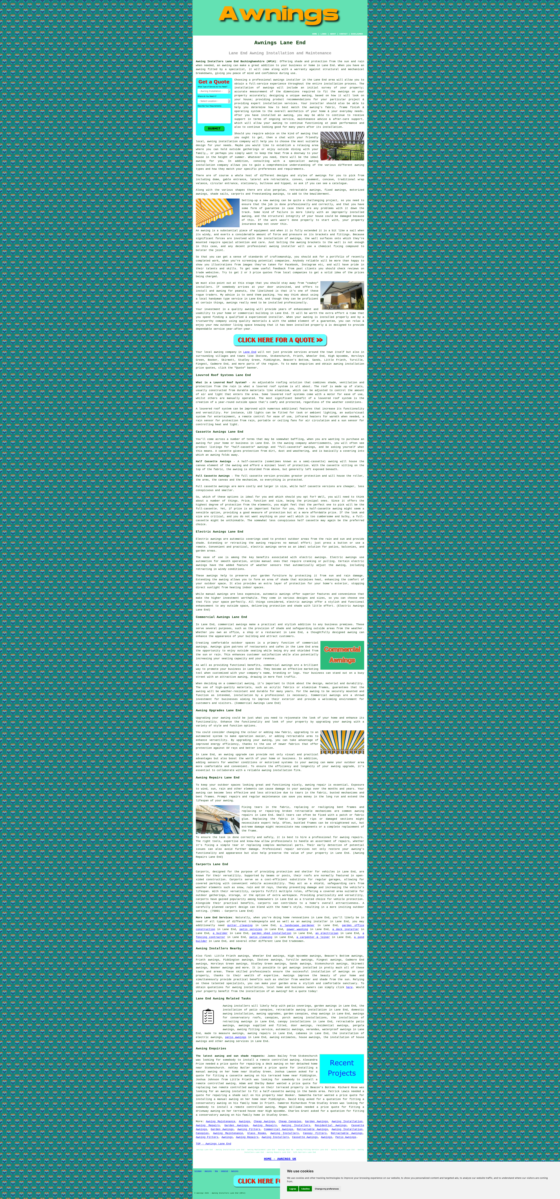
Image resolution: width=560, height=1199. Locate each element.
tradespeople (258, 921)
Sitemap (198, 1171)
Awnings (244, 1121)
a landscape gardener (297, 925)
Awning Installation (347, 1121)
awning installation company (229, 141)
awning (227, 65)
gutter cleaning (240, 925)
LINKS (323, 34)
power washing (297, 929)
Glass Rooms (256, 1133)
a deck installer (345, 929)
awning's (357, 849)
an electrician (326, 933)
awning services (237, 1041)
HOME (314, 34)
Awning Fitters (248, 1129)
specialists (235, 983)
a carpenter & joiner (313, 937)
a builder (220, 933)
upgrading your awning (254, 740)
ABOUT (333, 34)
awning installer (233, 1091)
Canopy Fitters (315, 1133)
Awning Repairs (208, 1125)
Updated (224, 1171)
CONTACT (343, 34)
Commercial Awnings (278, 1129)
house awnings (309, 1037)
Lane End (249, 352)
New (216, 1171)
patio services (250, 929)
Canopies (202, 1133)
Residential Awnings (331, 1125)
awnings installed (303, 967)
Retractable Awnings (312, 1129)
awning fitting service (254, 1029)
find (207, 955)
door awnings (301, 1025)
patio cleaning (260, 937)
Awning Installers (295, 1125)
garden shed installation (271, 933)
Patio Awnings (345, 1137)
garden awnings (325, 1005)
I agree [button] (292, 1188)
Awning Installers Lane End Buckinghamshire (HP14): (237, 61)
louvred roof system (272, 386)
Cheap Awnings (264, 1121)
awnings (321, 175)
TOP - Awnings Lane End (213, 1143)
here (349, 987)
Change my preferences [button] (327, 1188)
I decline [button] (305, 1188)
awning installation (247, 987)
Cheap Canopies (290, 1121)
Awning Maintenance (220, 1121)
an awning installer (312, 921)
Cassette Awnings (305, 1137)
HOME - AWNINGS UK (280, 1159)
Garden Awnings (316, 1121)
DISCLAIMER (357, 34)
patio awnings (235, 1037)
